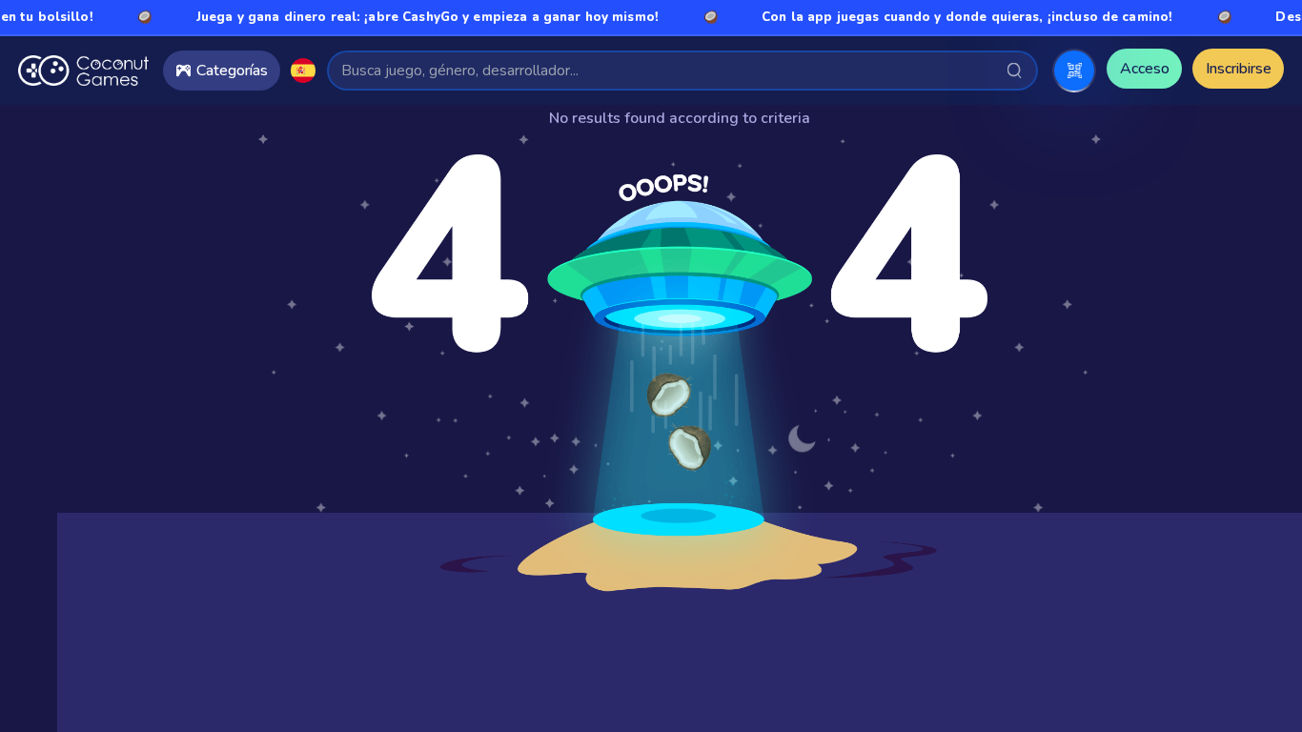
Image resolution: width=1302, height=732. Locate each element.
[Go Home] (83, 70)
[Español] (303, 70)
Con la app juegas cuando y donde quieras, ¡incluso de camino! (950, 17)
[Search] (1014, 70)
